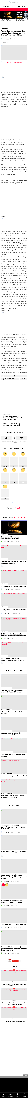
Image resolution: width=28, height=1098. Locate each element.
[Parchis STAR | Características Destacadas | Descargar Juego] (14, 891)
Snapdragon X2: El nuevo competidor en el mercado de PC (12, 659)
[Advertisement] (14, 123)
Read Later (7, 376)
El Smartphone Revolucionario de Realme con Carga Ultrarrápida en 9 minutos (14, 876)
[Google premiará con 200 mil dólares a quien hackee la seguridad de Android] (14, 816)
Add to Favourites (20, 376)
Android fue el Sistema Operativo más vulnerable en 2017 (13, 796)
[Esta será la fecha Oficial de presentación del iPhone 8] (14, 724)
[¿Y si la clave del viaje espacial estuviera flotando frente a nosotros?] (14, 624)
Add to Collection (10, 378)
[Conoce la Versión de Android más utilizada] (14, 745)
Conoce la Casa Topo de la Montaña (13, 924)
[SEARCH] (21, 9)
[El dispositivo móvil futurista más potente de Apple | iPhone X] (14, 681)
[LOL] (6, 884)
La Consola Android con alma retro (13, 586)
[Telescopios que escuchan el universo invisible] (14, 600)
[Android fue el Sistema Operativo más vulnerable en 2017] (14, 786)
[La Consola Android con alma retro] (14, 577)
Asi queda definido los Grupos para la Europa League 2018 (13, 852)
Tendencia (21, 6)
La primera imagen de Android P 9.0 (14, 776)
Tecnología (19, 517)
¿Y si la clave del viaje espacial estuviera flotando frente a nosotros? (14, 634)
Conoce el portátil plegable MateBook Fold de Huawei (7, 21)
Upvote (6, 438)
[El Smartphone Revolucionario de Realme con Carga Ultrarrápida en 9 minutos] (14, 866)
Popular (6, 6)
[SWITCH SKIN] (24, 9)
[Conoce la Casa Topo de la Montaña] (14, 915)
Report (23, 378)
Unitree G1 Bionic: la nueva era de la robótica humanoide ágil (13, 562)
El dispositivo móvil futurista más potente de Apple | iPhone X (12, 691)
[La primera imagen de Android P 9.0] (14, 766)
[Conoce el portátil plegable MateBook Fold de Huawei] (7, 15)
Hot (13, 6)
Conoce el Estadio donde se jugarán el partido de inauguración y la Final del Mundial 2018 (14, 948)
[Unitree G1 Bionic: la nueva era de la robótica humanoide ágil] (14, 552)
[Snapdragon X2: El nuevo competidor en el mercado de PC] (14, 649)
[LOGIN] (26, 9)
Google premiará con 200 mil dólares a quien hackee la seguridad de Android (14, 827)
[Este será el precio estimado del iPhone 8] (14, 702)
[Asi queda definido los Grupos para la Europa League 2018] (14, 842)
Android (3, 752)
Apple (2, 688)
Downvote (21, 438)
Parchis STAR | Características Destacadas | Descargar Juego (11, 901)
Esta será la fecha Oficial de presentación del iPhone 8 (10, 734)
